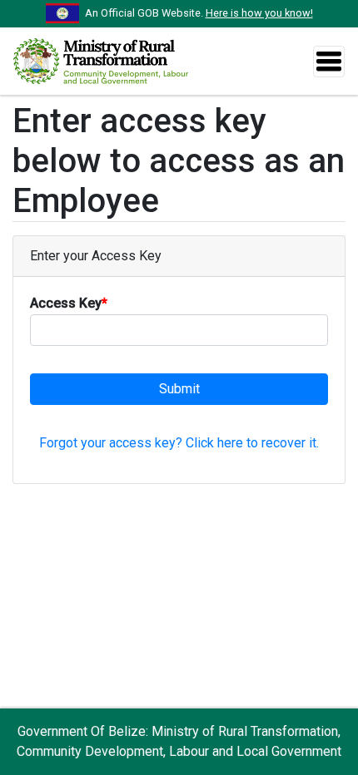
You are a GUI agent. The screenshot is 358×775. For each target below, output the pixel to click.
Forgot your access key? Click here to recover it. (179, 443)
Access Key (68, 303)
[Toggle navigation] (329, 61)
